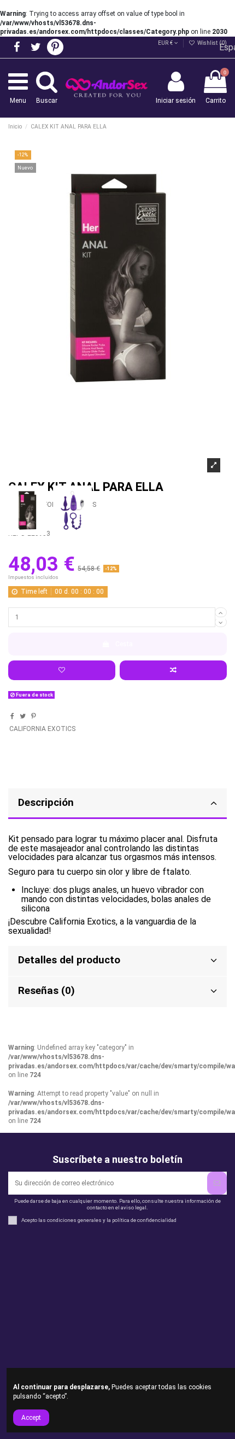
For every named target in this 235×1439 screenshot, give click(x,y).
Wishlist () (211, 42)
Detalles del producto (69, 960)
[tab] (117, 961)
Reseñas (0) (46, 991)
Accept (31, 1418)
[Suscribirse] (217, 1183)
